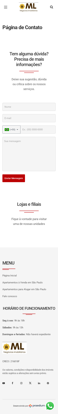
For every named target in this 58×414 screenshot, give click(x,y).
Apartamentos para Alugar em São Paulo (24, 289)
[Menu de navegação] (6, 7)
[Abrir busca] (51, 7)
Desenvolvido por (21, 406)
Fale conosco (9, 296)
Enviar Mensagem (14, 178)
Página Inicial (9, 275)
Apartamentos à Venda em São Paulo (22, 282)
